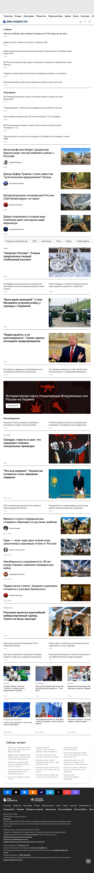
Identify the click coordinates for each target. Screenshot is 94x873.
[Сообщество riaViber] (75, 792)
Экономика (27, 806)
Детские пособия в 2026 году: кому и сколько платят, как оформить (75, 769)
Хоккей (6, 683)
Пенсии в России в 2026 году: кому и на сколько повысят (47, 776)
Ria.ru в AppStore (65, 809)
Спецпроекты (9, 809)
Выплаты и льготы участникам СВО (71, 748)
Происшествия (48, 806)
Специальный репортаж (12, 719)
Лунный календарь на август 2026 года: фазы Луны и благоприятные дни (19, 772)
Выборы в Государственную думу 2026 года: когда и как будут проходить (19, 749)
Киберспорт (8, 608)
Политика (7, 806)
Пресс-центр (51, 809)
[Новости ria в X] (58, 792)
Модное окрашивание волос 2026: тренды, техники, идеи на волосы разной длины (19, 757)
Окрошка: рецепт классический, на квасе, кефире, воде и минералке (46, 749)
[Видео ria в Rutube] (41, 792)
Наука (5, 248)
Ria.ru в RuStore (80, 809)
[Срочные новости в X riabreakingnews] (67, 792)
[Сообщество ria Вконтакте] (24, 792)
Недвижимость (85, 806)
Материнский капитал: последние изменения (71, 777)
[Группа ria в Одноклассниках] (33, 792)
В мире (37, 806)
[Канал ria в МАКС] (7, 792)
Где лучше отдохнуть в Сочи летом (19, 778)
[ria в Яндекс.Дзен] (16, 792)
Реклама (20, 809)
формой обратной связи (12, 860)
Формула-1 (40, 683)
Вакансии (7, 819)
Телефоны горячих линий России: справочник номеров (47, 756)
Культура (6, 435)
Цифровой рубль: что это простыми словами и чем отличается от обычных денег (75, 762)
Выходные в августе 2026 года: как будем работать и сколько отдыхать (19, 764)
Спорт (58, 806)
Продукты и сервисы (34, 809)
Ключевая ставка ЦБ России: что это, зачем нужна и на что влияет (47, 769)
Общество (17, 806)
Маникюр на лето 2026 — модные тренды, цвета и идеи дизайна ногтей (47, 762)
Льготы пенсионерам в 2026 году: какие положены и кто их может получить (75, 755)
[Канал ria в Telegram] (50, 792)
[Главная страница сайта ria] (15, 21)
